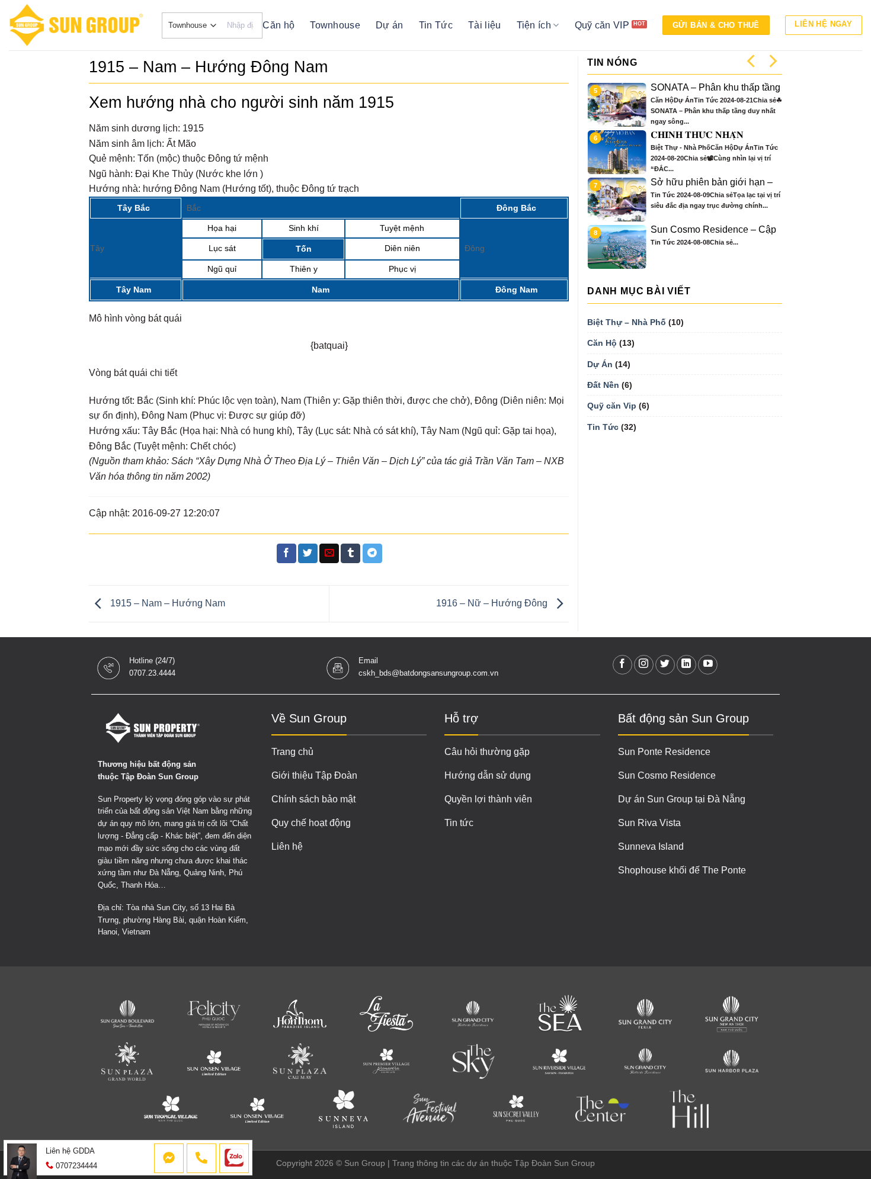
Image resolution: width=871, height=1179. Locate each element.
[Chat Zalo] (234, 1158)
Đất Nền (603, 385)
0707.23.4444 (152, 673)
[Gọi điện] (201, 1158)
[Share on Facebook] (286, 554)
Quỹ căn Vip (611, 405)
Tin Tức (436, 25)
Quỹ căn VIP (602, 25)
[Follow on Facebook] (622, 664)
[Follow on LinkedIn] (686, 664)
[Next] (772, 60)
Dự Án (600, 364)
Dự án (390, 25)
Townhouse (335, 25)
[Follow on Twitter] (665, 664)
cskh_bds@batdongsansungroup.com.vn (428, 673)
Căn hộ (278, 25)
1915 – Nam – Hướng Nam (166, 603)
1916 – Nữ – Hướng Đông (493, 603)
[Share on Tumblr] (350, 554)
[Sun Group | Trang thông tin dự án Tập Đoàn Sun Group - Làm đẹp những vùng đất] (76, 25)
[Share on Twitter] (308, 554)
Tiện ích (534, 25)
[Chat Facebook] (169, 1158)
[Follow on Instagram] (644, 664)
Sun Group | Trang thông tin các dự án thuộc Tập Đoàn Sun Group (469, 1163)
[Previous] (752, 60)
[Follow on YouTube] (708, 664)
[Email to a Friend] (329, 554)
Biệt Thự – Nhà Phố (626, 322)
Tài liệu (484, 25)
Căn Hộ (602, 343)
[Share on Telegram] (372, 554)
